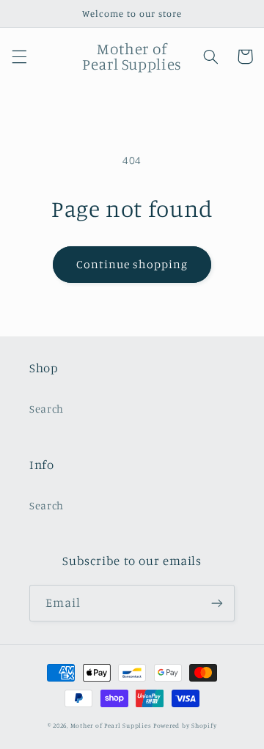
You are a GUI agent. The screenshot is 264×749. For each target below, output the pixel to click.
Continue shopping (132, 264)
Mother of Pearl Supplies (111, 725)
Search (46, 408)
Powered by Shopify (184, 725)
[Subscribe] (217, 603)
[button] (19, 56)
